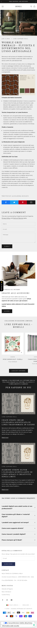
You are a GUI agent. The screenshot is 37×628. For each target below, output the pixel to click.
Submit (7, 246)
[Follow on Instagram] (7, 600)
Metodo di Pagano (7, 589)
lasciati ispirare (18, 370)
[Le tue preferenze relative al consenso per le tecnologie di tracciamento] (34, 625)
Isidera (12, 356)
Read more (5, 437)
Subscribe (8, 564)
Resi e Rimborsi (6, 592)
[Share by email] (31, 202)
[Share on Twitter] (14, 202)
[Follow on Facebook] (2, 600)
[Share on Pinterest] (23, 202)
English (26, 605)
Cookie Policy (6, 594)
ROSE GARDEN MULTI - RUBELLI (12, 359)
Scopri (7, 311)
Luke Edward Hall (20, 38)
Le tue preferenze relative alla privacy (19, 623)
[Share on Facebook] (6, 202)
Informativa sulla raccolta (10, 626)
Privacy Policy (6, 218)
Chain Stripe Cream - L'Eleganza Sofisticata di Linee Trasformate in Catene (18, 422)
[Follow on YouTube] (11, 600)
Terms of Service (18, 218)
